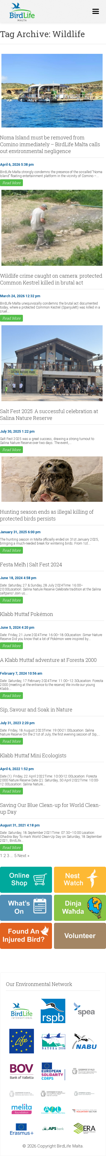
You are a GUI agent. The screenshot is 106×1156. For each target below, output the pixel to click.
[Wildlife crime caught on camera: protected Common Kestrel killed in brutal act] (52, 265)
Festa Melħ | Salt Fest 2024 (31, 564)
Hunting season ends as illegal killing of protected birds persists (47, 515)
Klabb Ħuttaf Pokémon (26, 614)
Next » (23, 855)
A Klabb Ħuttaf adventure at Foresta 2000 (48, 659)
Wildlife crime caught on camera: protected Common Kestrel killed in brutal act (51, 279)
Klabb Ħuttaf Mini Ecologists (33, 755)
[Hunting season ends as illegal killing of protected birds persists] (52, 501)
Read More (11, 182)
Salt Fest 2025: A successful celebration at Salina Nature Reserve (49, 414)
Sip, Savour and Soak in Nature (36, 709)
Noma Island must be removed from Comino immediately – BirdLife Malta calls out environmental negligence (50, 144)
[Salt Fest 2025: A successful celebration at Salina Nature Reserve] (52, 401)
